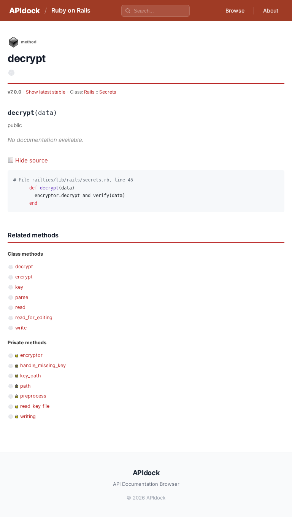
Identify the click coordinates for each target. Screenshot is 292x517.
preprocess (33, 396)
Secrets (107, 92)
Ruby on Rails (70, 10)
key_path (30, 376)
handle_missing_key (43, 365)
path (25, 386)
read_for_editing (33, 317)
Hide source (31, 160)
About (270, 10)
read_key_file (34, 406)
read (20, 307)
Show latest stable (46, 92)
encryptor (31, 355)
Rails (89, 92)
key (19, 287)
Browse (234, 10)
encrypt (24, 277)
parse (21, 297)
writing (28, 416)
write (21, 328)
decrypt (24, 266)
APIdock (24, 10)
